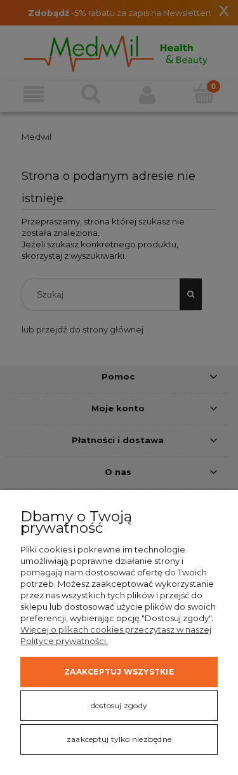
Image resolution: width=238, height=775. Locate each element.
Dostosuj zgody (119, 705)
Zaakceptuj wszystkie (119, 671)
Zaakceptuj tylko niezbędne (119, 739)
